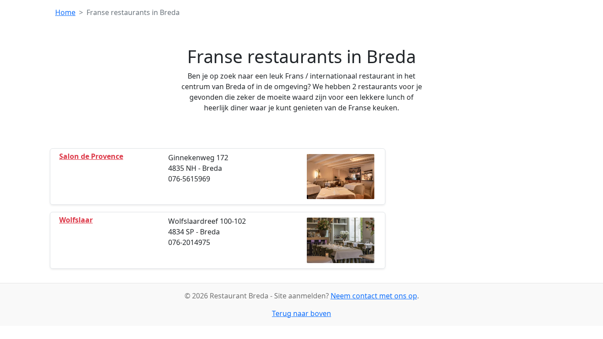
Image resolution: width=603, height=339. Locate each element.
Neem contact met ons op (374, 296)
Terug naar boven (301, 313)
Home (65, 12)
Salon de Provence (91, 156)
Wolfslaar (76, 220)
